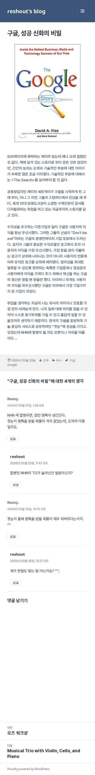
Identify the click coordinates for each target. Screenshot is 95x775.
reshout (17, 456)
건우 (46, 360)
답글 (13, 439)
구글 (72, 360)
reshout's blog (26, 11)
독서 (59, 360)
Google (12, 365)
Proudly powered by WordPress (28, 769)
